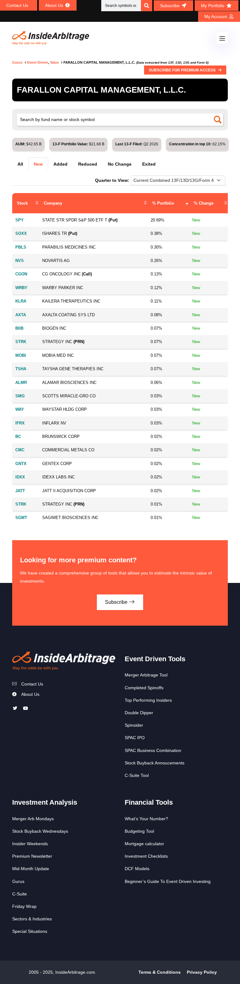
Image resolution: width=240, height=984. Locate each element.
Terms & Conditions (159, 972)
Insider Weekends (30, 843)
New (38, 164)
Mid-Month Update (30, 868)
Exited (149, 164)
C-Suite (19, 893)
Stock (22, 203)
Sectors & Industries (32, 918)
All (20, 164)
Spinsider (134, 725)
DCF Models (137, 868)
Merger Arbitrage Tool (146, 674)
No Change (120, 164)
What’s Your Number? (146, 818)
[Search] (146, 5)
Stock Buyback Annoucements (154, 762)
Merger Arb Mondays (33, 818)
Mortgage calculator (144, 843)
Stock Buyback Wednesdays (40, 831)
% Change (203, 203)
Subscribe (117, 602)
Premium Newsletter (32, 856)
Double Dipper (139, 712)
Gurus (18, 881)
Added (60, 164)
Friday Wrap (24, 906)
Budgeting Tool (139, 831)
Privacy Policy (202, 972)
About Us (30, 694)
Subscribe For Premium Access (183, 70)
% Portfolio (163, 203)
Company (53, 203)
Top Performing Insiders (148, 700)
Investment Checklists (146, 856)
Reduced (87, 164)
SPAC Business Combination (153, 750)
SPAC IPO (135, 737)
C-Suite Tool (137, 775)
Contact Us (32, 683)
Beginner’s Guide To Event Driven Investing (168, 881)
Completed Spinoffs (144, 687)
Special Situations (29, 931)
